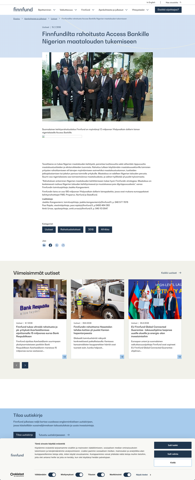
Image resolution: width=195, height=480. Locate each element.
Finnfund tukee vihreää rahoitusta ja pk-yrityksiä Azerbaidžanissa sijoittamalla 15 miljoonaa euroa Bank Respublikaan (37, 332)
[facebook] (50, 245)
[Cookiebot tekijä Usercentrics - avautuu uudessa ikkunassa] (17, 475)
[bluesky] (63, 245)
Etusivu (16, 19)
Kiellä (173, 462)
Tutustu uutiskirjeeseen (52, 435)
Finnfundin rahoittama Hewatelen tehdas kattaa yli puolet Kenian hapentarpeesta (93, 330)
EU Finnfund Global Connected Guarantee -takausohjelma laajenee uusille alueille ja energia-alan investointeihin (151, 332)
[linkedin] (44, 245)
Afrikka (105, 229)
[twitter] (57, 245)
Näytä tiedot (142, 475)
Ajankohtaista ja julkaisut (111, 9)
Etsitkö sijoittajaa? (168, 9)
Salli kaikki (173, 445)
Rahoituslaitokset (70, 229)
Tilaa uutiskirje (24, 435)
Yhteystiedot (138, 9)
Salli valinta (173, 454)
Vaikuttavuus (66, 9)
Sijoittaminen (44, 9)
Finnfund (85, 9)
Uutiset (54, 19)
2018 (91, 229)
